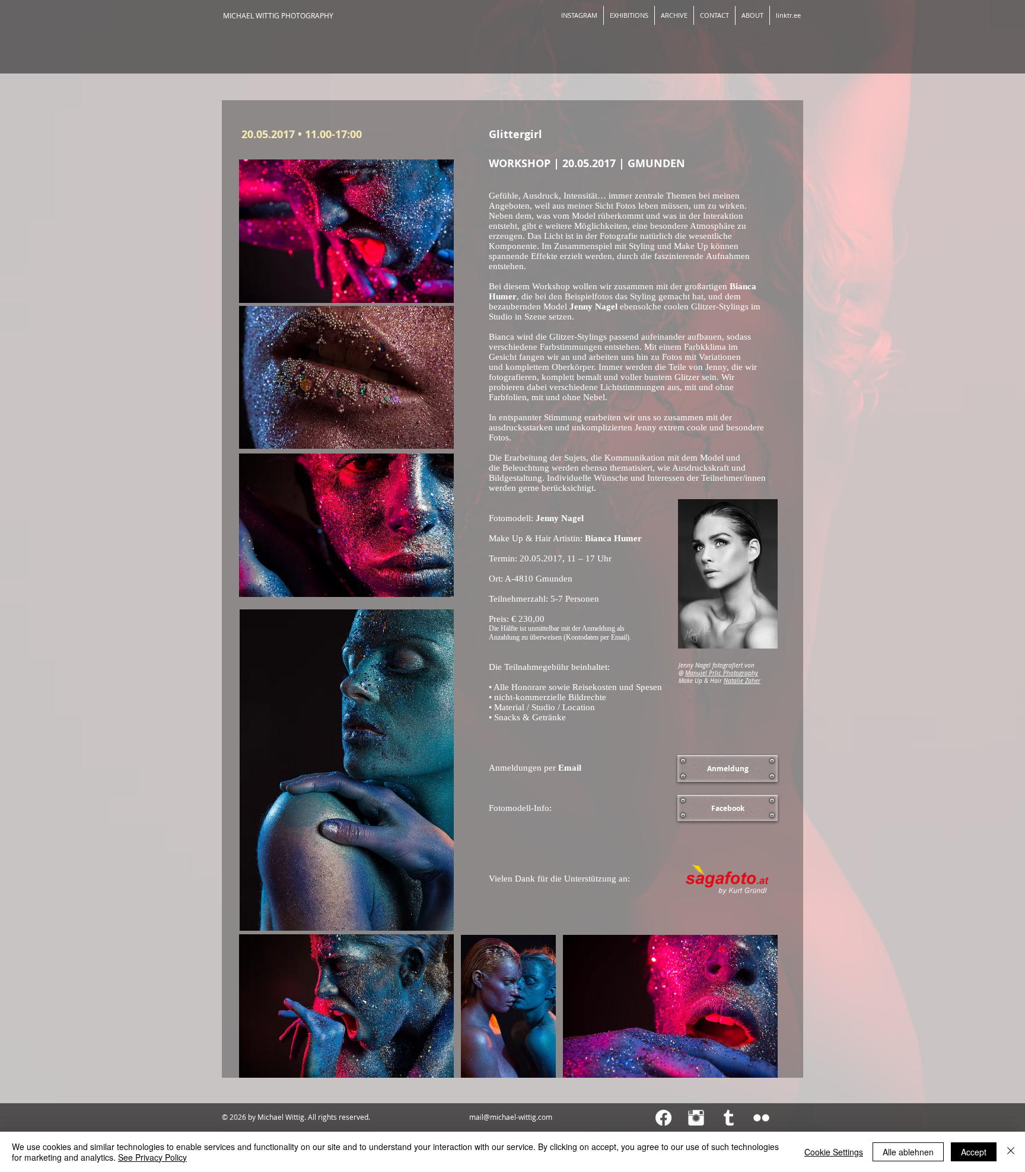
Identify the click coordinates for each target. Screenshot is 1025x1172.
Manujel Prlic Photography (721, 673)
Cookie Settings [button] (833, 1152)
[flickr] (761, 1118)
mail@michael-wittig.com (510, 1117)
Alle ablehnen (908, 1152)
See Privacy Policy (152, 1157)
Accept (973, 1152)
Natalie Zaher (742, 681)
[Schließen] (1011, 1152)
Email (619, 637)
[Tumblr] (729, 1118)
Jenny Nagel (593, 306)
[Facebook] (663, 1118)
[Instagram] (696, 1118)
